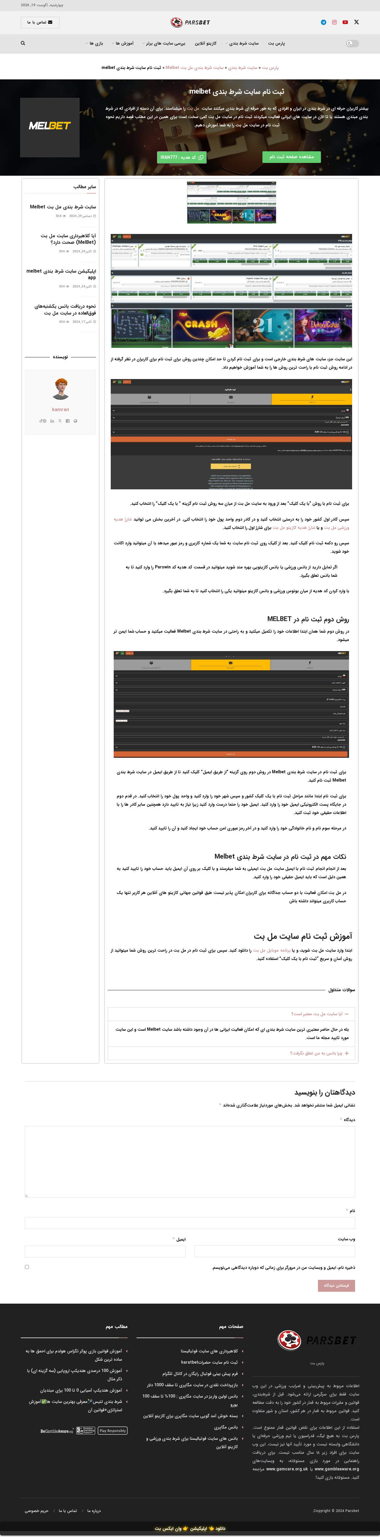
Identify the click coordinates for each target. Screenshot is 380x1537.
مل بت (193, 108)
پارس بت (276, 43)
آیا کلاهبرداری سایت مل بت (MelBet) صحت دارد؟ (68, 239)
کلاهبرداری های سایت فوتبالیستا (209, 1351)
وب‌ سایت (346, 1239)
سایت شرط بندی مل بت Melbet (195, 68)
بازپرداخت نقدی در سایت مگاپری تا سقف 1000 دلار (192, 1385)
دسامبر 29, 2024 (81, 216)
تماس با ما (37, 22)
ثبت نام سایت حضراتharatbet (209, 1362)
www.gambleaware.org (337, 1469)
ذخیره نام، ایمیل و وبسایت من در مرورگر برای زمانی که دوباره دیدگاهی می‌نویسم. (283, 1267)
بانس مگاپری (226, 1427)
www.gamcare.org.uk (287, 1469)
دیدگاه (347, 1120)
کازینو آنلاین (205, 43)
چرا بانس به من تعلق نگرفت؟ (316, 1053)
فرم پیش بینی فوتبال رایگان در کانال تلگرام (200, 1374)
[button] (231, 1014)
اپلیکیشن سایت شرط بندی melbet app (61, 275)
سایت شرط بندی (242, 68)
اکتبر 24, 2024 (82, 251)
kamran (60, 410)
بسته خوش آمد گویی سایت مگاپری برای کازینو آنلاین (190, 1416)
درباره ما (94, 1511)
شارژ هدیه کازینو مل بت (294, 527)
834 (59, 216)
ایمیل (179, 1239)
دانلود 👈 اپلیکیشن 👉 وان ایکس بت (190, 1528)
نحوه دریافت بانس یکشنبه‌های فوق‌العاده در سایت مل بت (65, 310)
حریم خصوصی (36, 1511)
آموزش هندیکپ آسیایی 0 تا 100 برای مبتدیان (81, 1390)
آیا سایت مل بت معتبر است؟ (317, 1014)
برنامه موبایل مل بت (272, 950)
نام (350, 1211)
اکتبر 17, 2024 (82, 322)
